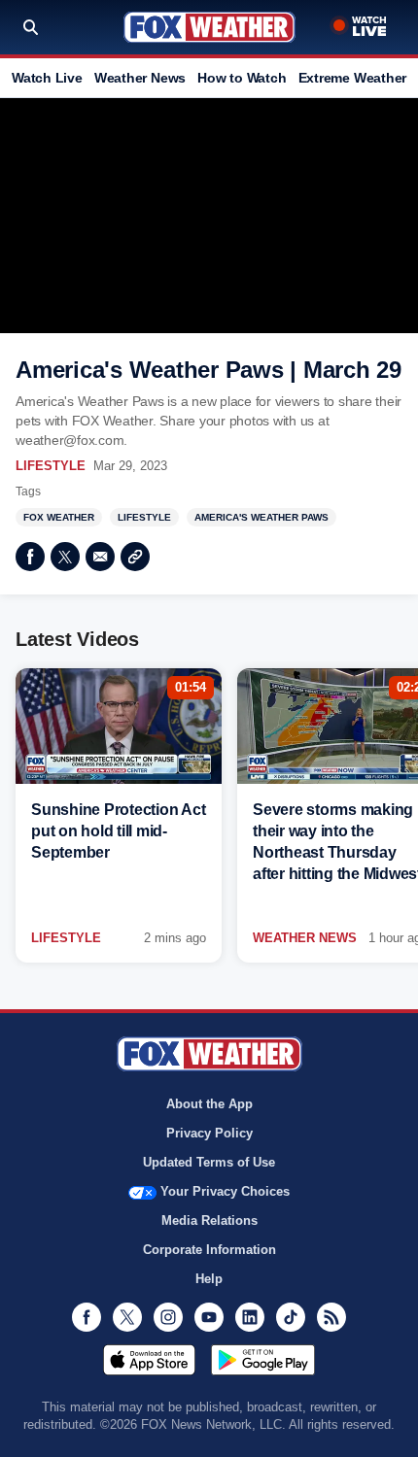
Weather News (140, 77)
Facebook (30, 556)
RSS (331, 1317)
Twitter (65, 556)
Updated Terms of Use (209, 1162)
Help (209, 1278)
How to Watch (241, 77)
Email (100, 556)
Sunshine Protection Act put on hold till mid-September (118, 831)
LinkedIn (249, 1317)
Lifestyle (51, 465)
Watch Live (47, 77)
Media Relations (209, 1220)
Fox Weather (209, 27)
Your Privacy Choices (225, 1191)
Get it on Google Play (263, 1359)
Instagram (168, 1317)
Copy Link (135, 556)
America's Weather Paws (261, 517)
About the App (209, 1104)
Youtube (209, 1317)
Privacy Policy (209, 1133)
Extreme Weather (352, 77)
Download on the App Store (149, 1359)
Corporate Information (209, 1249)
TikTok (290, 1317)
